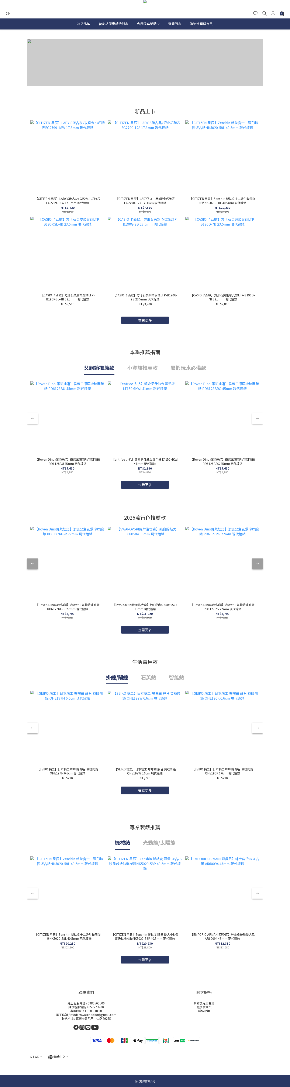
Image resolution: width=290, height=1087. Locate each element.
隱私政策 (204, 1011)
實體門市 (174, 23)
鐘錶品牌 (83, 23)
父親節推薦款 (99, 367)
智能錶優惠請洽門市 (113, 23)
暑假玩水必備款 (188, 367)
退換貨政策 (204, 1007)
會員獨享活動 (147, 23)
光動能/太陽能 (159, 842)
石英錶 (148, 677)
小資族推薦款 (142, 367)
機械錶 (122, 842)
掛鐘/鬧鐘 (117, 677)
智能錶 (176, 677)
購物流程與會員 (201, 23)
